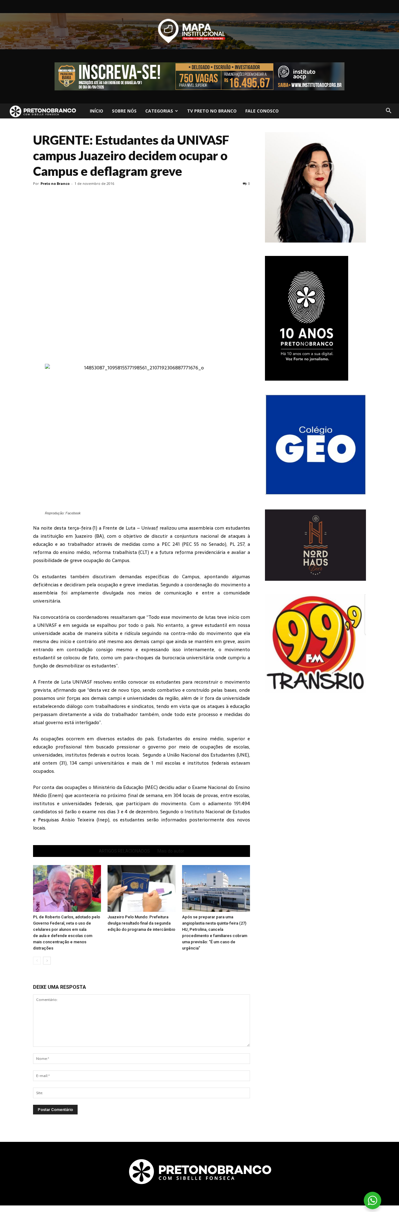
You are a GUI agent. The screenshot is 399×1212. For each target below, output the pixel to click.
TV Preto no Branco (212, 111)
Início (96, 111)
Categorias (159, 111)
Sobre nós (124, 111)
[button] (388, 110)
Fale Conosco (262, 111)
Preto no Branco (55, 183)
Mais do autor (170, 851)
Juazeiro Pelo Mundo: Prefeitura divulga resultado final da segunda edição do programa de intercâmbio (141, 923)
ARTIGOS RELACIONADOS (124, 851)
